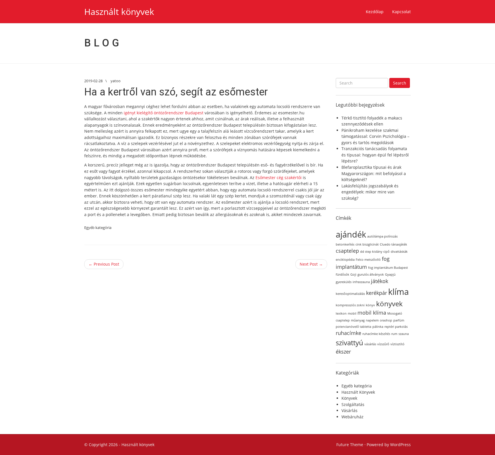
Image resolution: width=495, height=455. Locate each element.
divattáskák (399, 252)
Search (399, 83)
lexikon (341, 313)
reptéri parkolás (396, 327)
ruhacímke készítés (376, 334)
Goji (353, 274)
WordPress (400, 444)
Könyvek (349, 398)
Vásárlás (349, 410)
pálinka (377, 327)
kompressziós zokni (350, 305)
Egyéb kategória (97, 227)
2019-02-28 (93, 80)
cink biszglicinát (367, 244)
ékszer (343, 351)
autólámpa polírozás (382, 236)
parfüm (398, 320)
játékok (379, 281)
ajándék (351, 234)
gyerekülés (343, 282)
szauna (403, 334)
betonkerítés (345, 244)
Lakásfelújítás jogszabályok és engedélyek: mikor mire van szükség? (369, 192)
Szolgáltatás (352, 404)
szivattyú (349, 342)
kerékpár (376, 292)
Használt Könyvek (358, 392)
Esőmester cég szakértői (279, 177)
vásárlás (370, 344)
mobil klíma (372, 312)
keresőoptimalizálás (350, 294)
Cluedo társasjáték (393, 244)
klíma (398, 291)
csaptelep (347, 250)
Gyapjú (390, 274)
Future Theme (349, 444)
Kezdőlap (375, 11)
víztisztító (397, 344)
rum (394, 334)
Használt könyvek (119, 11)
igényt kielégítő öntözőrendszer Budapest (163, 112)
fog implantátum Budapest (388, 268)
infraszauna (361, 282)
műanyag (358, 320)
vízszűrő (383, 344)
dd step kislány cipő (375, 252)
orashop (386, 320)
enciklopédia (345, 260)
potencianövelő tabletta (353, 327)
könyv (370, 305)
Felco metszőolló (368, 260)
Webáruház (352, 416)
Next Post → (311, 264)
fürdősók (342, 274)
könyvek (389, 303)
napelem (372, 320)
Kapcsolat (401, 11)
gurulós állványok (371, 274)
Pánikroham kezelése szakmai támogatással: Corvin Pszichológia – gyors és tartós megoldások (375, 136)
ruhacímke (348, 333)
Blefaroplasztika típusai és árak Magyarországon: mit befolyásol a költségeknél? (373, 173)
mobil (352, 313)
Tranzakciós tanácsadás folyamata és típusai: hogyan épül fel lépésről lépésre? (375, 155)
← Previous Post (104, 264)
